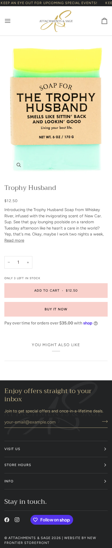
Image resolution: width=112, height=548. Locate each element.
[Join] (103, 421)
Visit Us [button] (12, 449)
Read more (14, 240)
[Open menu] (12, 21)
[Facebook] (6, 519)
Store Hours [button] (17, 465)
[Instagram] (17, 519)
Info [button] (9, 481)
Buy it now (56, 309)
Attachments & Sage (29, 538)
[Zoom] (56, 107)
